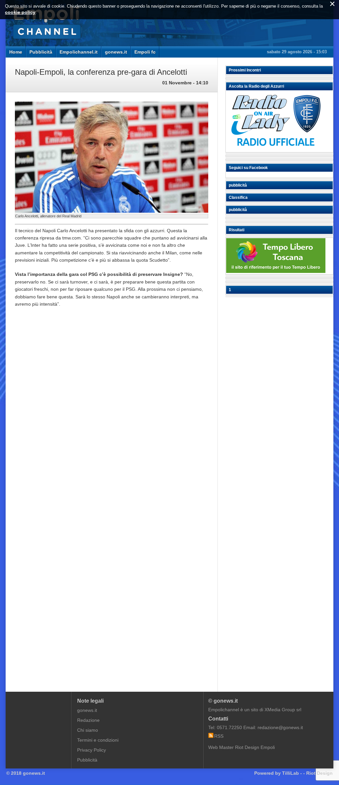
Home (15, 52)
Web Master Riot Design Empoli (241, 747)
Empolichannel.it (79, 52)
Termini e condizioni (98, 740)
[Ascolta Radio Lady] (275, 149)
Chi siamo (87, 730)
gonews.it (116, 52)
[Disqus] (111, 412)
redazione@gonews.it (280, 727)
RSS (218, 736)
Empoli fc (145, 52)
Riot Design (319, 773)
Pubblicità (40, 52)
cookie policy (20, 12)
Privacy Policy (91, 750)
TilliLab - (292, 773)
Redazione (88, 720)
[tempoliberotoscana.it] (275, 271)
